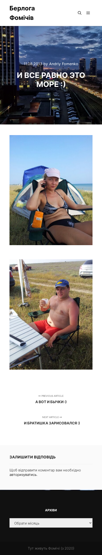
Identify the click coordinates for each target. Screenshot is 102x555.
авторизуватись (23, 474)
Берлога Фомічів (22, 12)
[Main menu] (88, 13)
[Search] (79, 13)
